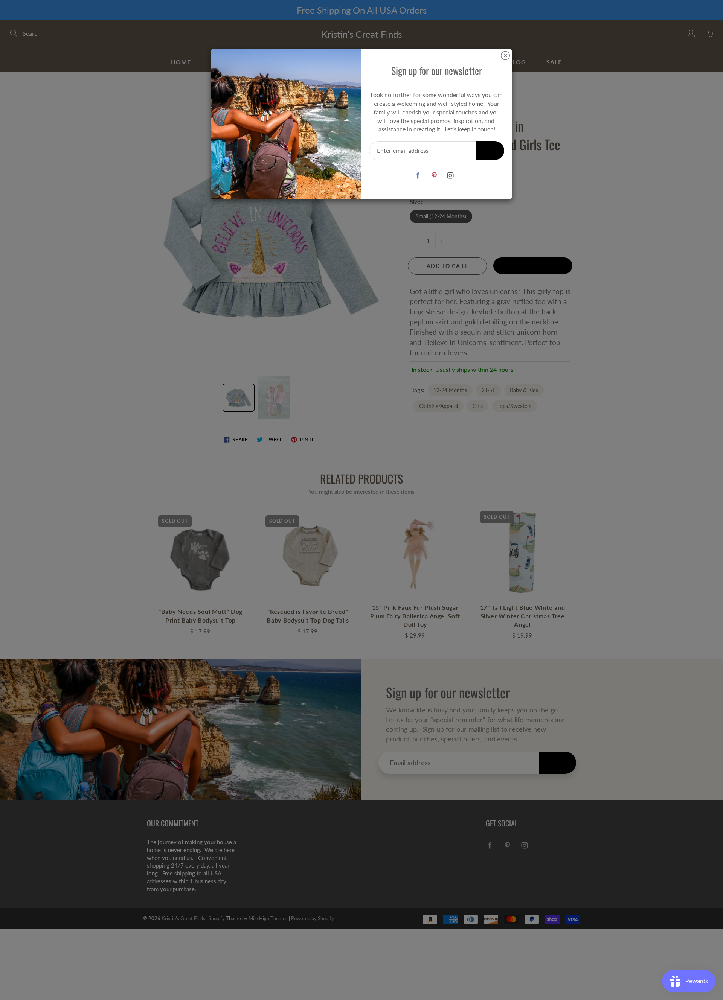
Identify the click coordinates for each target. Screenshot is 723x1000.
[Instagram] (450, 175)
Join (490, 150)
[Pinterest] (434, 175)
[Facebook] (417, 175)
